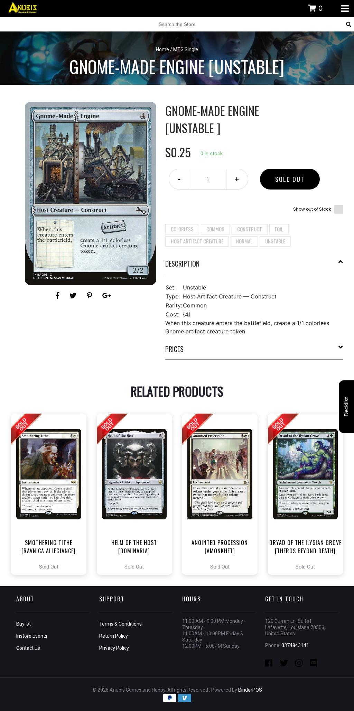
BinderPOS (250, 690)
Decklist (346, 407)
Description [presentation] (182, 263)
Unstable (275, 241)
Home (162, 49)
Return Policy (113, 636)
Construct (249, 229)
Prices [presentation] (174, 349)
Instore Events (31, 636)
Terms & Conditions (120, 624)
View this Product (52, 494)
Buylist (23, 624)
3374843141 (295, 645)
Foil (279, 229)
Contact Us (28, 648)
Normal (244, 241)
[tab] (254, 266)
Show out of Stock (312, 209)
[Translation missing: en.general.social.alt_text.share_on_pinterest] (90, 296)
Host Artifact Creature (197, 241)
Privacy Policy (114, 648)
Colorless (182, 229)
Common (215, 229)
